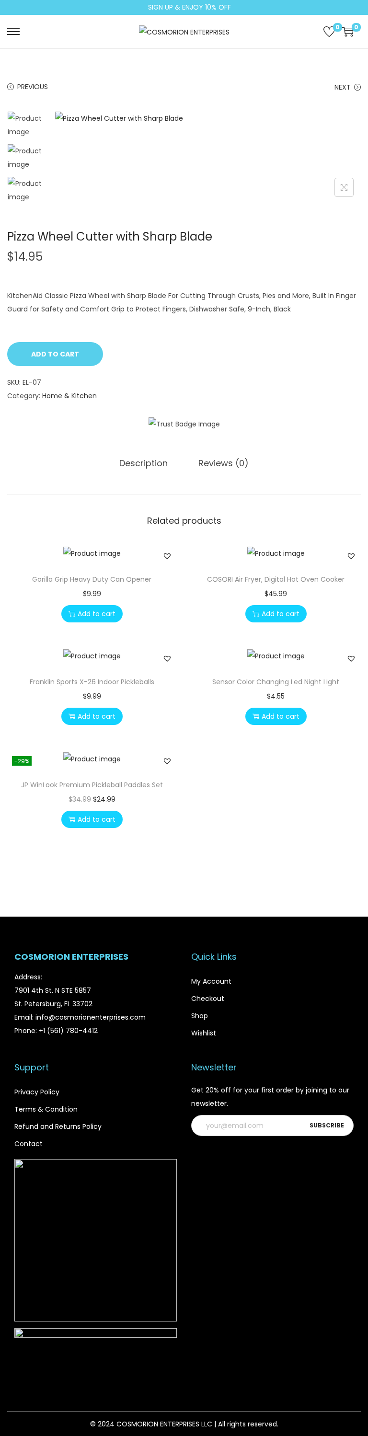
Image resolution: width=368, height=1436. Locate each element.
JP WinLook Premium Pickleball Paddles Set (92, 785)
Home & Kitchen (69, 396)
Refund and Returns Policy (58, 1126)
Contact (28, 1144)
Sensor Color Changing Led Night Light (275, 682)
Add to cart (55, 354)
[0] (329, 31)
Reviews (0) (223, 463)
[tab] (143, 463)
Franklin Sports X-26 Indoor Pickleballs (92, 682)
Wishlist (203, 1033)
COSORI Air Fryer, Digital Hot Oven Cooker (276, 579)
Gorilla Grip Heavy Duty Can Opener (91, 579)
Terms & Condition (46, 1109)
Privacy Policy (36, 1092)
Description (143, 463)
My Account (211, 981)
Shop (199, 1016)
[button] (167, 555)
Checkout (207, 998)
